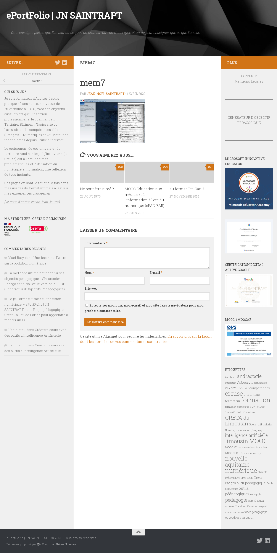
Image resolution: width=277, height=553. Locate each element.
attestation (230, 382)
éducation (232, 517)
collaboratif (242, 388)
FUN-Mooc (257, 407)
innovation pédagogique (251, 430)
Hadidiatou (17, 330)
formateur (232, 401)
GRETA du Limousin (237, 420)
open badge (247, 477)
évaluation (247, 517)
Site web (90, 288)
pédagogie (236, 499)
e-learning (252, 394)
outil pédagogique (251, 483)
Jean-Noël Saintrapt (106, 94)
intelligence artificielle (246, 435)
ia (260, 424)
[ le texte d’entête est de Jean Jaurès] (32, 201)
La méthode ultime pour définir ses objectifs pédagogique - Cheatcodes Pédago (34, 278)
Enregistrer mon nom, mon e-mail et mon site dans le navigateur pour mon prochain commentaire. (144, 308)
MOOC (258, 440)
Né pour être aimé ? (97, 188)
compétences (259, 388)
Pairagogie (255, 494)
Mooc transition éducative (252, 447)
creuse (234, 393)
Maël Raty (16, 257)
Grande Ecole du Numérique (240, 412)
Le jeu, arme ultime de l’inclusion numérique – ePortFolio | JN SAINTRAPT (32, 304)
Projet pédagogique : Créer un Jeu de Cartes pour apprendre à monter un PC (36, 314)
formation (255, 400)
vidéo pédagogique (256, 512)
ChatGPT (230, 388)
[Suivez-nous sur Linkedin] (64, 62)
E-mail (156, 273)
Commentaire (95, 243)
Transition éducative (246, 506)
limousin (236, 441)
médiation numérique (250, 453)
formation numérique (237, 406)
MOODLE (231, 453)
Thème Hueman (66, 544)
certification (260, 382)
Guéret (253, 424)
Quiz (250, 500)
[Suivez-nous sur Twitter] (57, 62)
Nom (89, 273)
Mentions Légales (249, 81)
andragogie (249, 376)
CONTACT (249, 76)
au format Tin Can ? (186, 188)
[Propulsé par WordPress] (38, 544)
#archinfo (230, 377)
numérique (241, 470)
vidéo (241, 512)
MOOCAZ (231, 447)
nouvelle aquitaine (237, 461)
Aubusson (245, 382)
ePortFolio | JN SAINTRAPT (64, 15)
